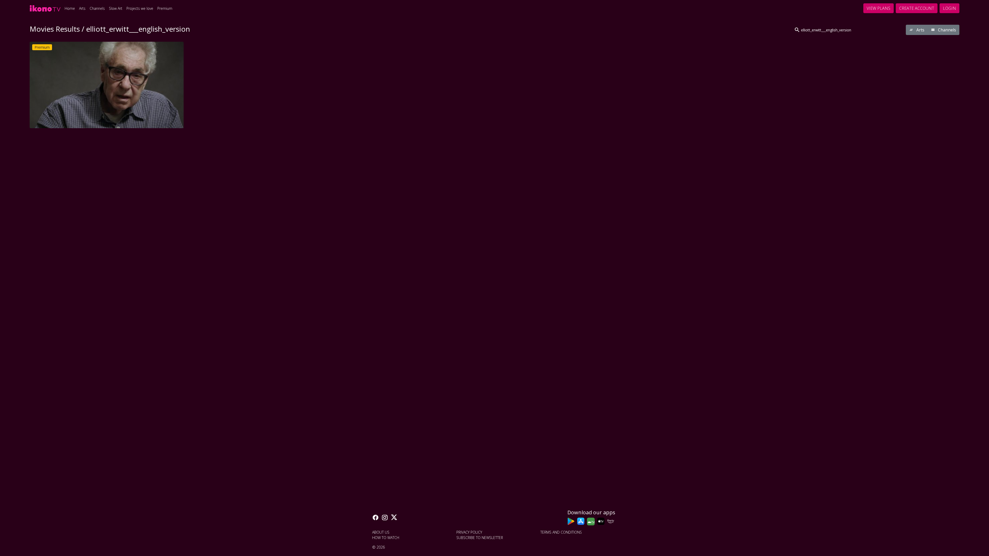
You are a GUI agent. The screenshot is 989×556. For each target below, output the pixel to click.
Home (70, 8)
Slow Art (115, 8)
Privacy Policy (469, 532)
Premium (164, 8)
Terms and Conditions (561, 532)
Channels (97, 8)
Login (949, 8)
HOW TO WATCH (385, 537)
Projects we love (139, 8)
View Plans (878, 8)
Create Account (916, 8)
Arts (82, 8)
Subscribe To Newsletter (479, 537)
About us (380, 532)
